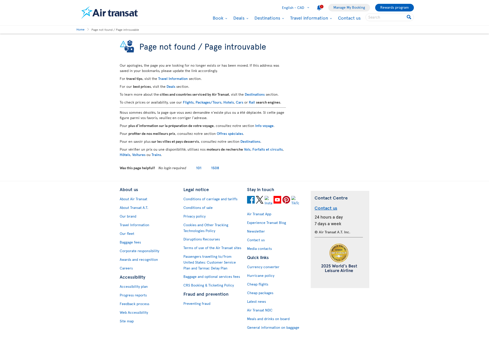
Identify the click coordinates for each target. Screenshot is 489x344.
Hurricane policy (260, 275)
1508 (215, 167)
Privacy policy (194, 216)
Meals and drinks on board (268, 318)
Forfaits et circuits (267, 149)
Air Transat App (259, 213)
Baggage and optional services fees (211, 276)
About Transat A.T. (134, 207)
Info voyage (264, 125)
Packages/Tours (208, 102)
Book (217, 17)
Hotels (228, 102)
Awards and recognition (139, 259)
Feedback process (134, 303)
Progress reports (133, 295)
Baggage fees (130, 242)
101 (198, 167)
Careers (126, 268)
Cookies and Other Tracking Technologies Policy (205, 227)
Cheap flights (257, 284)
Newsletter (256, 231)
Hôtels (125, 154)
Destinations (266, 17)
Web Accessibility (134, 312)
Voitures (138, 154)
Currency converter (263, 266)
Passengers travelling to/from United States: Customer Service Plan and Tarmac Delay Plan (209, 262)
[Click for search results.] (409, 17)
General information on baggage (273, 327)
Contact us (349, 18)
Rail (252, 102)
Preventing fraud (196, 303)
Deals (238, 17)
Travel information (308, 17)
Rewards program (394, 7)
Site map (127, 321)
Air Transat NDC (260, 310)
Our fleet (127, 233)
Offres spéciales (230, 133)
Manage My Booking (349, 7)
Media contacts (259, 248)
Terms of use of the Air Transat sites (212, 247)
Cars (239, 102)
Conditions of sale (198, 207)
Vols (247, 149)
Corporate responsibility (139, 250)
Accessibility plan (134, 286)
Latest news (256, 301)
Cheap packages (260, 292)
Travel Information (173, 78)
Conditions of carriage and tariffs (210, 198)
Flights (188, 102)
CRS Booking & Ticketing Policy (208, 285)
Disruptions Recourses (201, 239)
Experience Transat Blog (266, 222)
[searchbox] (389, 17)
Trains (156, 154)
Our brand (128, 216)
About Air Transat (133, 198)
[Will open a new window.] (251, 200)
